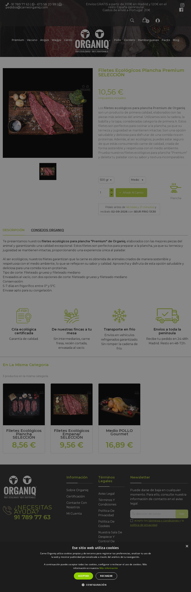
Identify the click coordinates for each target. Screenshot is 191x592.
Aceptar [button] (83, 575)
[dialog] (95, 567)
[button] (95, 585)
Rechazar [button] (106, 575)
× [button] (186, 546)
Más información (108, 568)
